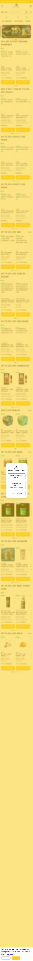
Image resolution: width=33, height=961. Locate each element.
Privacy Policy (9, 954)
